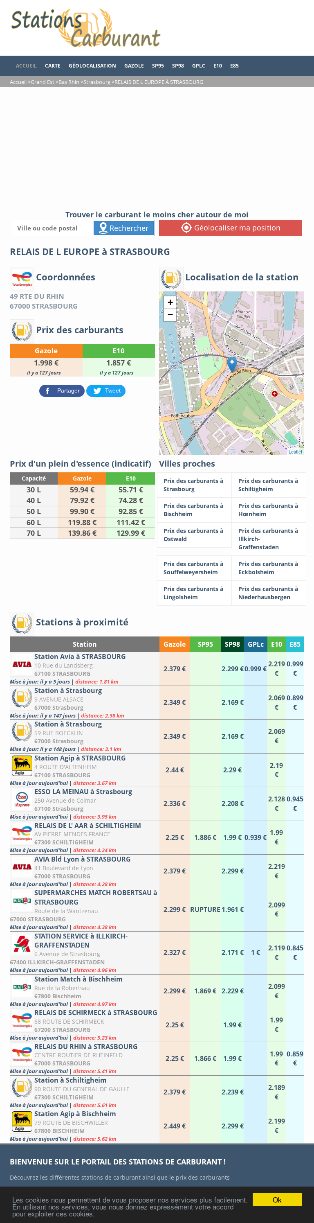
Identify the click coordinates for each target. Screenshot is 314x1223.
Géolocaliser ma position (236, 227)
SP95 (158, 65)
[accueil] (85, 27)
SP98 (178, 65)
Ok (277, 1199)
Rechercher (128, 228)
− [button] (170, 314)
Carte (53, 65)
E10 (217, 65)
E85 (234, 65)
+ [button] (170, 302)
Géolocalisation (92, 65)
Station (85, 644)
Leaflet (295, 451)
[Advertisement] (157, 148)
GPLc (198, 65)
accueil (26, 65)
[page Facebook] (247, 62)
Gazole (134, 65)
